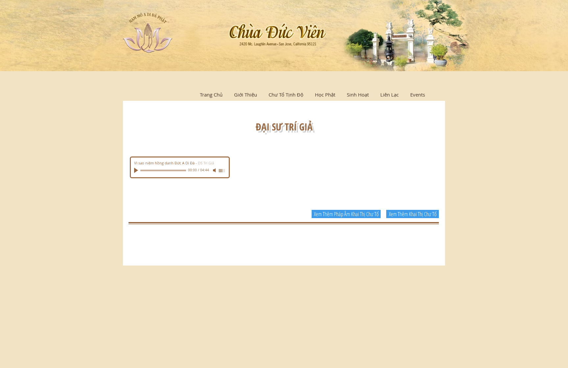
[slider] (222, 170)
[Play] (136, 170)
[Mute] (215, 170)
